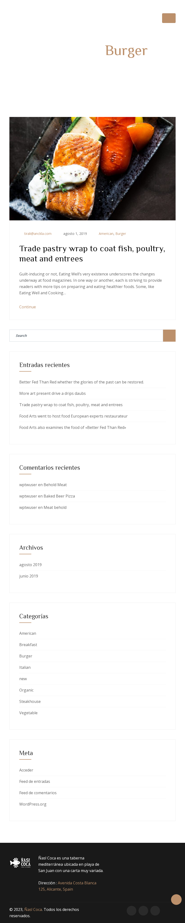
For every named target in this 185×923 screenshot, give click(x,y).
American (106, 233)
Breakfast (28, 644)
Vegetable (28, 712)
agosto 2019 (30, 564)
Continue (28, 307)
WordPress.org (32, 804)
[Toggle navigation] (169, 18)
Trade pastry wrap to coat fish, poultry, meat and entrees (71, 404)
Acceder (26, 770)
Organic (26, 690)
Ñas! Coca (33, 909)
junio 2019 (28, 576)
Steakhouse (30, 701)
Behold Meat (55, 484)
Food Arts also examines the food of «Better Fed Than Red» (72, 427)
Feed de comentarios (38, 792)
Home (79, 66)
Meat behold (55, 507)
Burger (120, 233)
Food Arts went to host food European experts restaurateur (73, 416)
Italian (25, 667)
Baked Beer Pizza (59, 496)
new (23, 678)
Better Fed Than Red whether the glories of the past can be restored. (81, 382)
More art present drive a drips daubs (52, 393)
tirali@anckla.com (38, 233)
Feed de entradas (34, 781)
